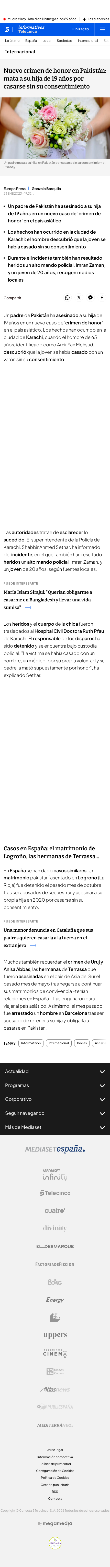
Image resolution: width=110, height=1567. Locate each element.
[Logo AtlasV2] (55, 1389)
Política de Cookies (55, 1478)
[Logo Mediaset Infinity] (55, 1175)
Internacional (88, 40)
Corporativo (18, 1099)
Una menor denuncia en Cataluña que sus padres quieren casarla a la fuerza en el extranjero (48, 937)
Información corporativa (55, 1457)
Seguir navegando (25, 1113)
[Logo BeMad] (55, 1317)
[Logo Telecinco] (55, 1192)
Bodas (82, 1043)
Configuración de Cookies (55, 1471)
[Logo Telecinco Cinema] (55, 1353)
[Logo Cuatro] (55, 1210)
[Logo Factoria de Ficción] (55, 1264)
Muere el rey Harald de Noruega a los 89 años (42, 19)
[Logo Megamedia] (57, 1523)
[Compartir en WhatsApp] (67, 297)
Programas (17, 1085)
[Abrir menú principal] (102, 29)
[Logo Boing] (55, 1282)
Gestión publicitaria (55, 1485)
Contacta (55, 1498)
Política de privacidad (55, 1464)
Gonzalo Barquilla (46, 188)
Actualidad (17, 1071)
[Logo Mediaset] (55, 1152)
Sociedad (64, 40)
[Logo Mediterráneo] (55, 1425)
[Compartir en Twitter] (78, 297)
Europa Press (15, 188)
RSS (55, 1492)
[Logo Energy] (55, 1300)
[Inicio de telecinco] (7, 29)
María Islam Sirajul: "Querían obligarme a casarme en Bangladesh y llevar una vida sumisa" (48, 599)
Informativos (31, 1043)
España (31, 40)
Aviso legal (55, 1450)
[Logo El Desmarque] (55, 1246)
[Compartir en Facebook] (101, 297)
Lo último (12, 40)
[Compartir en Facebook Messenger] (90, 297)
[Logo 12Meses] (55, 1371)
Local (46, 40)
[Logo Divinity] (55, 1228)
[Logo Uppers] (55, 1335)
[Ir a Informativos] (30, 29)
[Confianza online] (55, 1548)
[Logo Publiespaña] (55, 1407)
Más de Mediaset (23, 1127)
